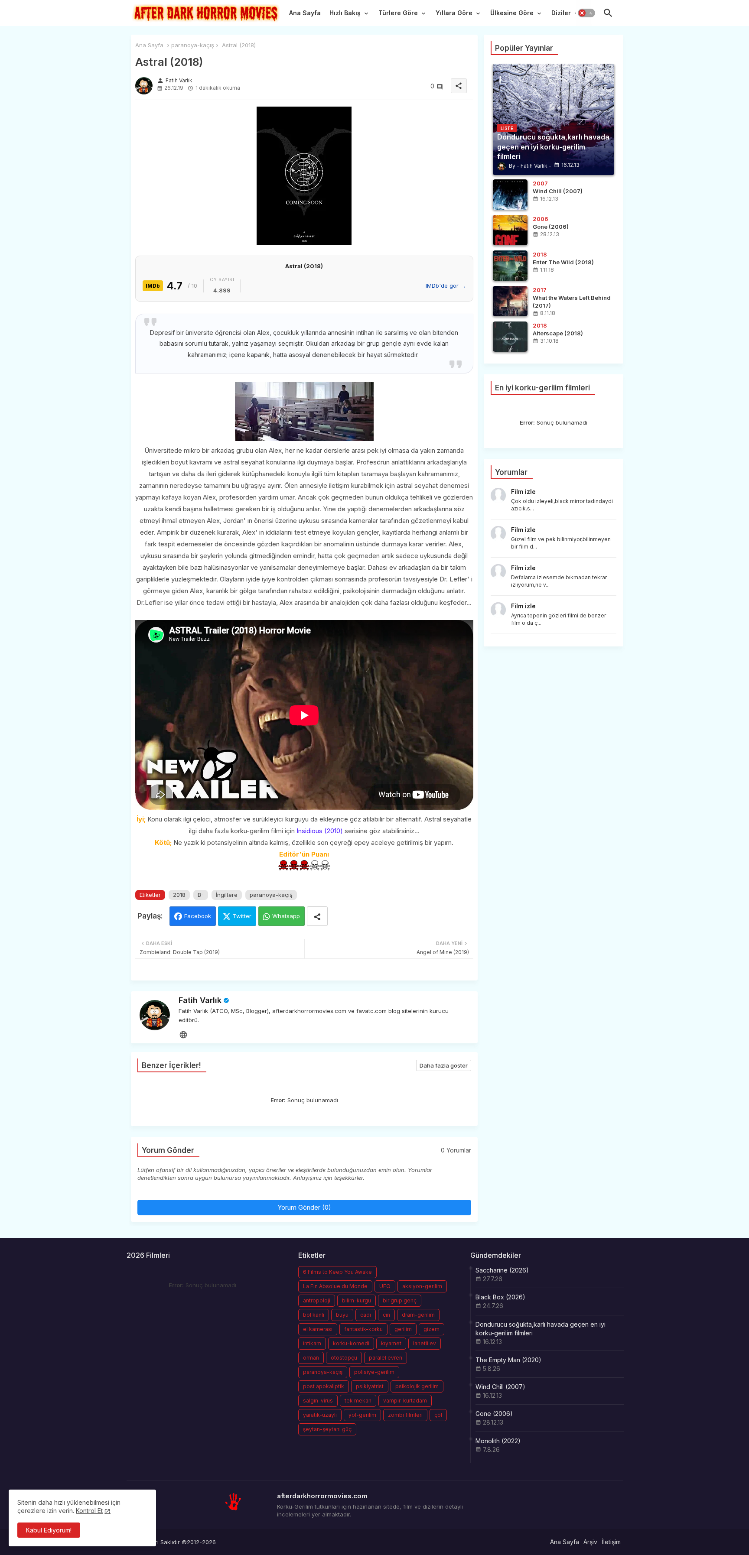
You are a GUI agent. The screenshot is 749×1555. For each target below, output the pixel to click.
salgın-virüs (318, 1400)
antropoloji (316, 1300)
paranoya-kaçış (192, 45)
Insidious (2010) (319, 831)
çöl (438, 1415)
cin (386, 1315)
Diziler (561, 12)
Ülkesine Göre (512, 12)
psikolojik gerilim (417, 1386)
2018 (179, 894)
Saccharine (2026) (502, 1270)
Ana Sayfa (305, 12)
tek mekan (358, 1400)
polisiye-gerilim (374, 1372)
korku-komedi (351, 1343)
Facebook (197, 915)
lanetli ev (424, 1343)
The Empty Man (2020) (508, 1359)
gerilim (403, 1329)
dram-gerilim (418, 1315)
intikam (312, 1343)
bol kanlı (313, 1315)
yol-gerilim (362, 1415)
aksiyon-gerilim (422, 1286)
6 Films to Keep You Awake (337, 1272)
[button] (586, 13)
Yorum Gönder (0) (304, 1207)
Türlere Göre (398, 12)
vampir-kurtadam (405, 1400)
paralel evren (385, 1357)
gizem (431, 1329)
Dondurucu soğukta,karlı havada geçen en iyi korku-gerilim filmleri (540, 1329)
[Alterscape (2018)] (510, 336)
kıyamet (391, 1343)
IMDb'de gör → (446, 285)
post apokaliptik (323, 1386)
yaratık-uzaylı (320, 1415)
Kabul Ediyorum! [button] (49, 1530)
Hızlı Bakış (345, 12)
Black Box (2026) (500, 1297)
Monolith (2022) (498, 1441)
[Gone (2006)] (510, 230)
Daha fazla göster (444, 1065)
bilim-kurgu (356, 1300)
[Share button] (317, 916)
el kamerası (317, 1329)
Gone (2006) (494, 1413)
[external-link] (183, 1034)
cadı (365, 1315)
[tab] (305, 15)
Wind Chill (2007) (500, 1386)
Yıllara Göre (454, 12)
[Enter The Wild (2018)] (510, 265)
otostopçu (344, 1357)
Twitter (242, 915)
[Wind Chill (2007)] (510, 194)
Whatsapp (286, 915)
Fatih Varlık (200, 1000)
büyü (342, 1315)
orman (311, 1357)
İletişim (611, 1541)
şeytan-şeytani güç (327, 1429)
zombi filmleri (405, 1415)
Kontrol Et (89, 1510)
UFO (385, 1286)
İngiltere (227, 894)
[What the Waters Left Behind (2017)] (510, 301)
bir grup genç (400, 1300)
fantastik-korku (363, 1329)
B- (201, 894)
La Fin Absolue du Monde (335, 1286)
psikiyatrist (370, 1386)
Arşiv (590, 1541)
